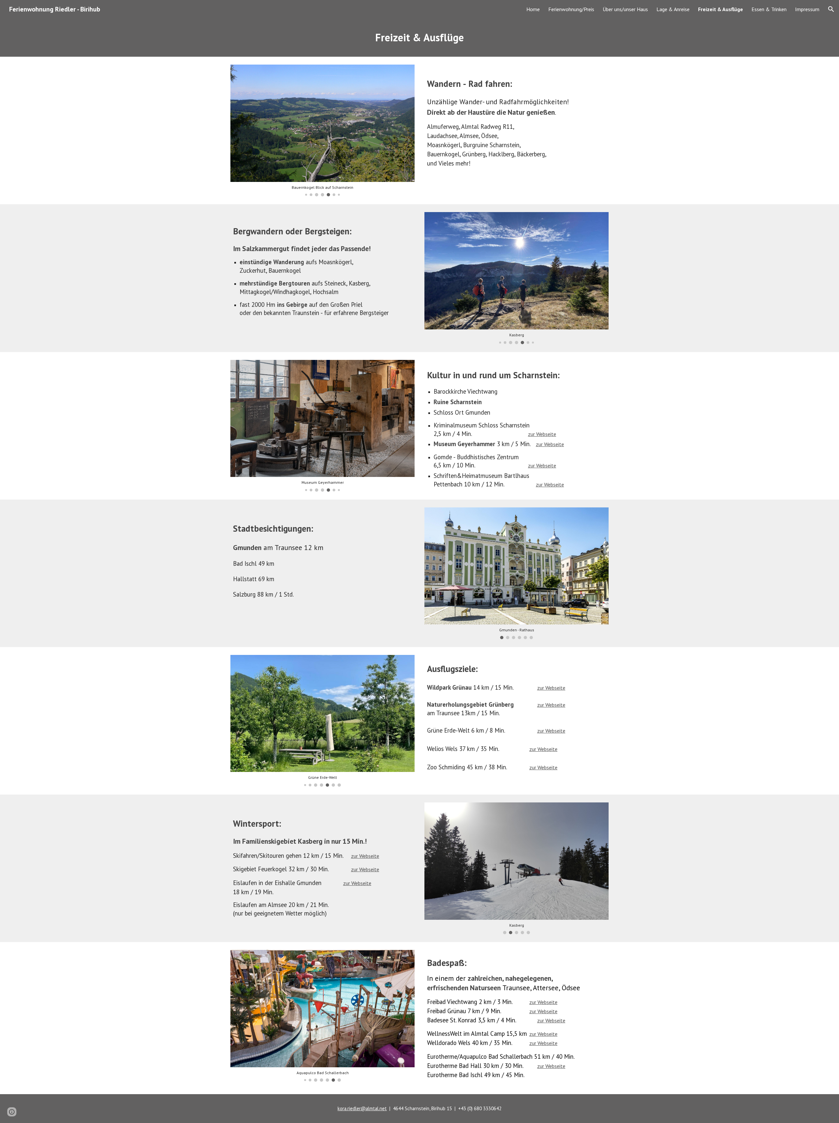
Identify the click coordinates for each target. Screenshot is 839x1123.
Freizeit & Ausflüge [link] (720, 9)
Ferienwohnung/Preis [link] (571, 9)
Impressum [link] (807, 9)
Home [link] (533, 9)
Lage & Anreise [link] (673, 9)
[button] (831, 9)
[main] (419, 37)
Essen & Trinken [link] (769, 9)
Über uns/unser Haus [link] (625, 9)
